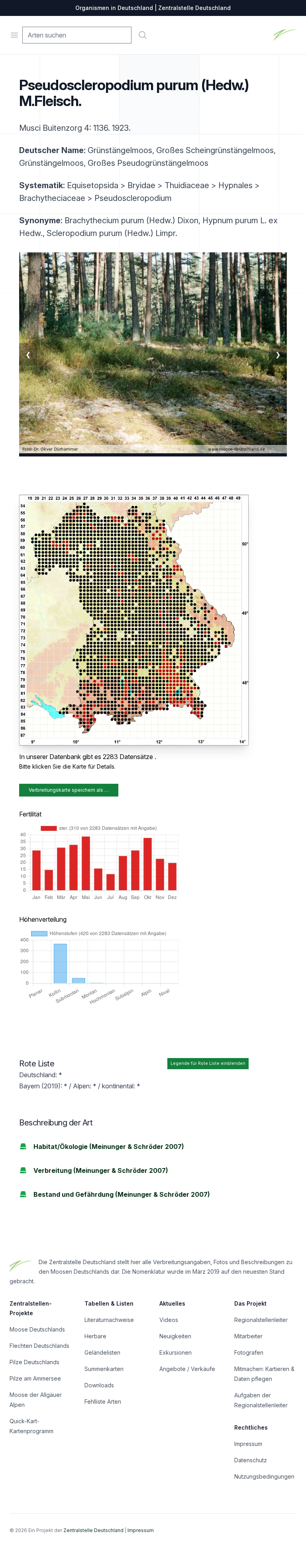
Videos (168, 1319)
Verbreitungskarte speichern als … (69, 790)
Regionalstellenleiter (261, 1319)
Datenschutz (250, 1460)
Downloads (99, 1385)
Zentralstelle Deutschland (93, 1530)
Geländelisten (102, 1352)
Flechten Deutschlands (39, 1345)
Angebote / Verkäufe (187, 1368)
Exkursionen (175, 1352)
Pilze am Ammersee (35, 1378)
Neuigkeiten (175, 1336)
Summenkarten (104, 1368)
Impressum (248, 1443)
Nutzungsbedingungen (264, 1476)
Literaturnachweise (109, 1319)
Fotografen (248, 1352)
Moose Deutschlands (37, 1329)
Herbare (95, 1336)
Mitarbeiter (248, 1336)
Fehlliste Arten (102, 1401)
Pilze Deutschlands (34, 1362)
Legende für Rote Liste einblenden (208, 1063)
